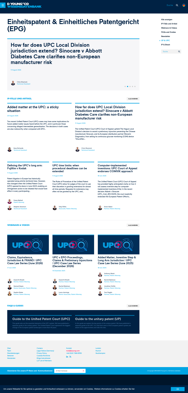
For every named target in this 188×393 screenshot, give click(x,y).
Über (9, 348)
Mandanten (11, 358)
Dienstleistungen (13, 353)
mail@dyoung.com (73, 351)
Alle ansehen (133, 99)
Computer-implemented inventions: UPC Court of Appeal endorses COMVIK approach (119, 187)
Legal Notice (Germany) (45, 351)
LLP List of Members (44, 361)
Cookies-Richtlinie (43, 356)
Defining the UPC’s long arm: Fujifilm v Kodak (28, 187)
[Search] (177, 5)
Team (9, 351)
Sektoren (10, 356)
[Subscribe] (83, 371)
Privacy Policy (42, 353)
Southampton (100, 353)
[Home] (24, 4)
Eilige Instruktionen (43, 358)
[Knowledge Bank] (24, 8)
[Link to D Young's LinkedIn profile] (67, 356)
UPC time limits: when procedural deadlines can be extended (73, 187)
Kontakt (69, 348)
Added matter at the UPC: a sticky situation (39, 129)
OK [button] (177, 389)
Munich (98, 351)
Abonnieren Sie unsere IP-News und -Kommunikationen (30, 371)
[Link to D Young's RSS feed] (70, 356)
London (98, 348)
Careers (40, 348)
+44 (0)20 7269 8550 (74, 353)
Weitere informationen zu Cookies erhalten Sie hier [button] (114, 389)
